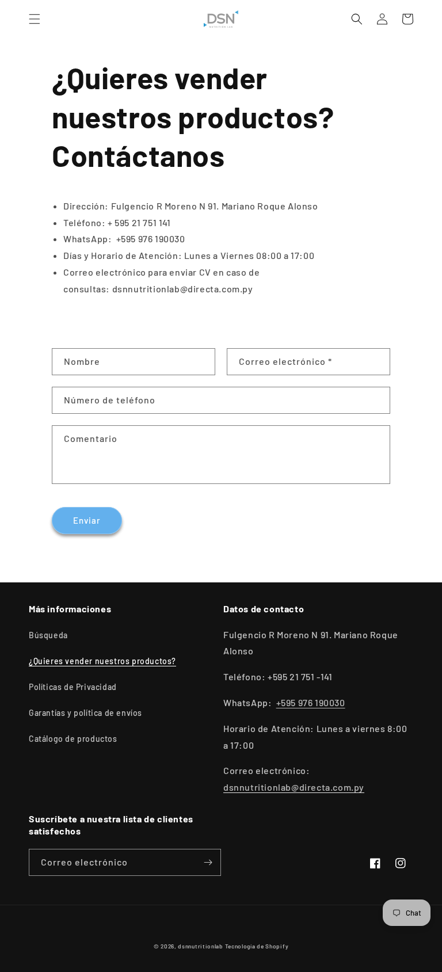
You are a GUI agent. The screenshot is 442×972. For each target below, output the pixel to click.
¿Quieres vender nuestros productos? (102, 661)
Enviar (87, 520)
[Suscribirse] (207, 862)
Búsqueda (48, 635)
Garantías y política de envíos (85, 713)
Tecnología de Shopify (257, 946)
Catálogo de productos (73, 739)
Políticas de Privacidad (73, 687)
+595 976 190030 (310, 702)
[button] (34, 19)
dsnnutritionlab (200, 946)
